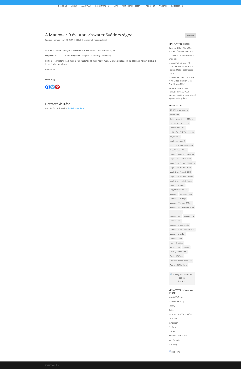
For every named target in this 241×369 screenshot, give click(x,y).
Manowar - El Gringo (178, 198)
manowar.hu (174, 207)
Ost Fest (186, 247)
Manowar (173, 194)
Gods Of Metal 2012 (177, 127)
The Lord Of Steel (176, 256)
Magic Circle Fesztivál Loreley (181, 176)
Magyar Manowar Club (178, 189)
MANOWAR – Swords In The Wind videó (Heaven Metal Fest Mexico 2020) (181, 80)
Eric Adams (174, 123)
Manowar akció (176, 212)
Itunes (171, 310)
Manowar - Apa (186, 194)
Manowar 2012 (188, 207)
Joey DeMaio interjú (177, 141)
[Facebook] (47, 85)
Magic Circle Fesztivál (132, 6)
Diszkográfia (100, 6)
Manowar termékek (177, 234)
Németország (175, 247)
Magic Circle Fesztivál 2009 (180, 167)
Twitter (172, 331)
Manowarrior (189, 229)
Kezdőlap (62, 6)
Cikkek (74, 6)
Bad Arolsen (174, 114)
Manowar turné (176, 238)
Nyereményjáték (176, 243)
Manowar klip (189, 216)
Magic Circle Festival (186, 154)
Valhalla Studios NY (178, 335)
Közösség (175, 6)
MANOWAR (85, 6)
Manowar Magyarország (179, 225)
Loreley (172, 154)
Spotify (172, 305)
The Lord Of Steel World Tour (181, 260)
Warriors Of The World (178, 265)
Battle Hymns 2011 (177, 119)
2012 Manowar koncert (179, 110)
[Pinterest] (57, 85)
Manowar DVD (175, 216)
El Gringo (190, 119)
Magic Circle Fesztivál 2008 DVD (182, 163)
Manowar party (176, 229)
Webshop (163, 6)
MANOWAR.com (176, 297)
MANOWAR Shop (176, 301)
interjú (191, 132)
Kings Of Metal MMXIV (178, 150)
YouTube (173, 327)
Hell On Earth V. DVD (178, 132)
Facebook (185, 123)
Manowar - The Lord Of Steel (181, 203)
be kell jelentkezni (76, 108)
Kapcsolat (150, 6)
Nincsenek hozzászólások (95, 40)
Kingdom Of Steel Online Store (181, 145)
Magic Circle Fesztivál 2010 (180, 172)
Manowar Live (175, 221)
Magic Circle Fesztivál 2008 (180, 159)
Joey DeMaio (174, 136)
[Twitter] (52, 85)
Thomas (56, 40)
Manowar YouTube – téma (181, 314)
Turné (115, 6)
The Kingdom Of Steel (178, 251)
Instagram (173, 322)
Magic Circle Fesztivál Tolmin (181, 181)
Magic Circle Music (177, 185)
